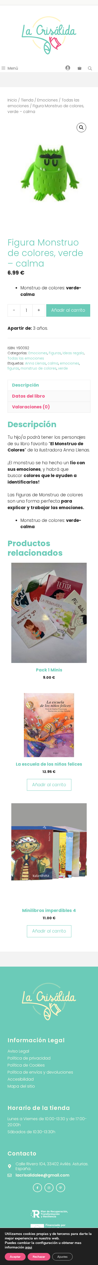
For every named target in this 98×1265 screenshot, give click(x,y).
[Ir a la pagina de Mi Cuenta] (68, 67)
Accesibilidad (21, 1079)
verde (63, 368)
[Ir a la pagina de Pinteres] (60, 1187)
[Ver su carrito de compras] (79, 68)
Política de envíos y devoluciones (40, 1072)
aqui (28, 1247)
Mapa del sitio (21, 1086)
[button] (81, 127)
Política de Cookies (26, 1065)
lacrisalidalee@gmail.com (42, 1175)
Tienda (27, 100)
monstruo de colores (39, 368)
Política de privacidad (29, 1058)
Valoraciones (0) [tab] (31, 407)
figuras (13, 368)
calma (52, 363)
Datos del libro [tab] (28, 396)
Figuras (55, 353)
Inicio (12, 100)
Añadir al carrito (68, 310)
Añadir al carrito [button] (49, 785)
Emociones (47, 100)
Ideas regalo (73, 353)
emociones (69, 363)
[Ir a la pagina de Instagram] (37, 1187)
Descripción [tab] (25, 385)
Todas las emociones (26, 358)
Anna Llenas (35, 363)
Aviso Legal (18, 1051)
